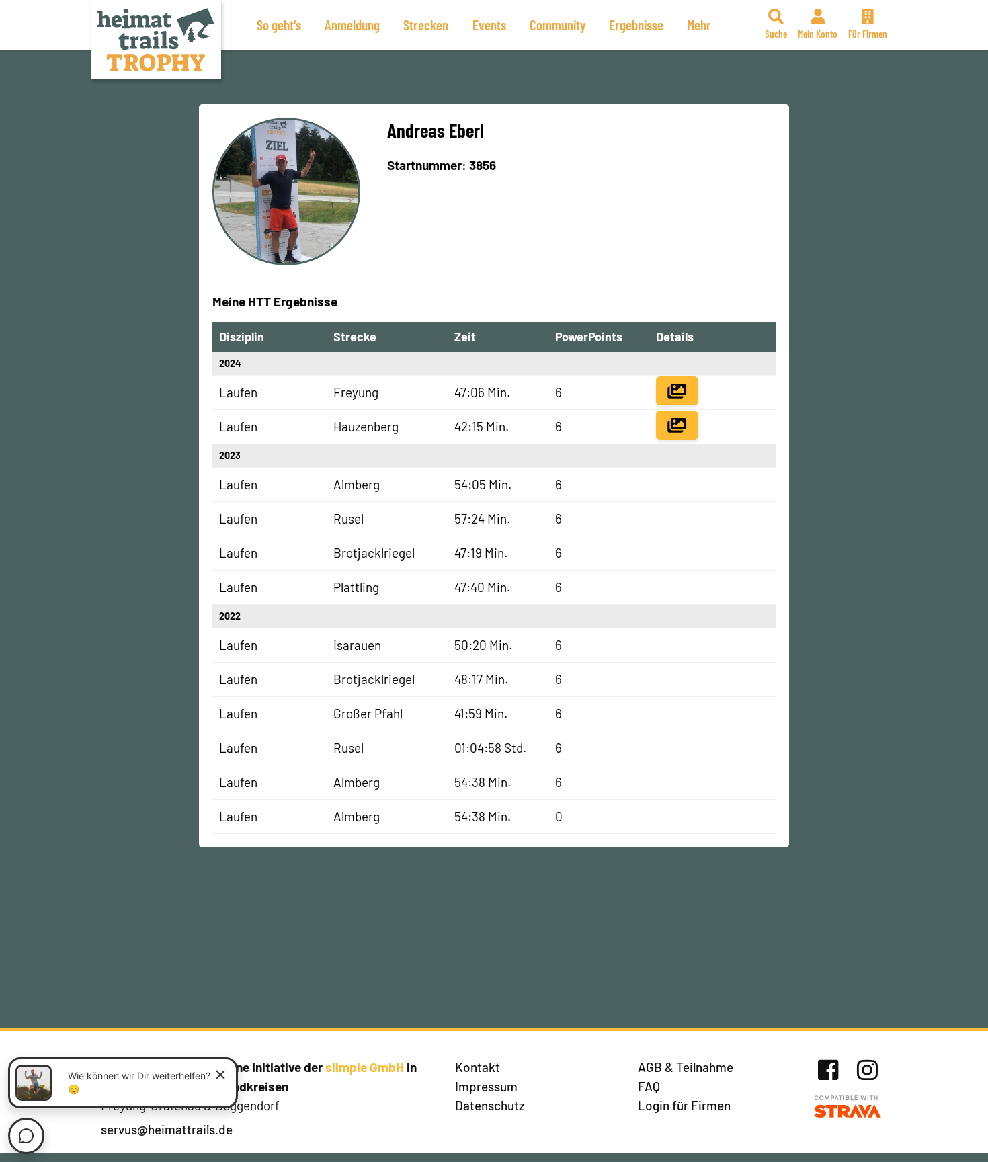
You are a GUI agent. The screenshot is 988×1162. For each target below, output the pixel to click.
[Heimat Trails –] (156, 39)
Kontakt (477, 1067)
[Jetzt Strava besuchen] (848, 1107)
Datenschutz (490, 1105)
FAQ (649, 1086)
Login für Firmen (684, 1105)
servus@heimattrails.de (167, 1129)
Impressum (486, 1086)
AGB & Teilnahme (685, 1067)
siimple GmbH (364, 1067)
